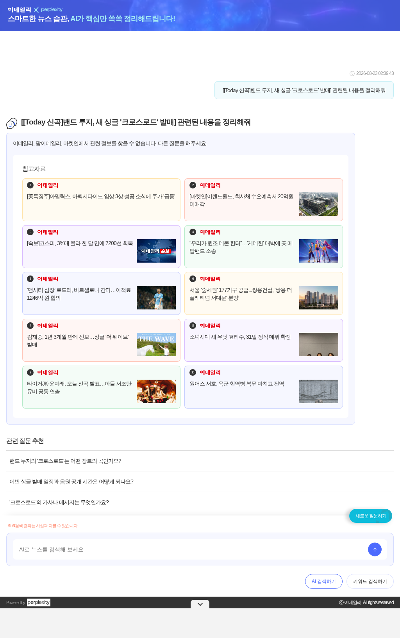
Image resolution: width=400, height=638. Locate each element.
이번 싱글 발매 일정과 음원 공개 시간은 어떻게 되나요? (71, 481)
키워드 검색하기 (370, 581)
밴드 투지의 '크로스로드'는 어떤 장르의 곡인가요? (65, 461)
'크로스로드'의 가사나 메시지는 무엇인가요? (59, 502)
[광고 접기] (200, 604)
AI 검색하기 (324, 581)
